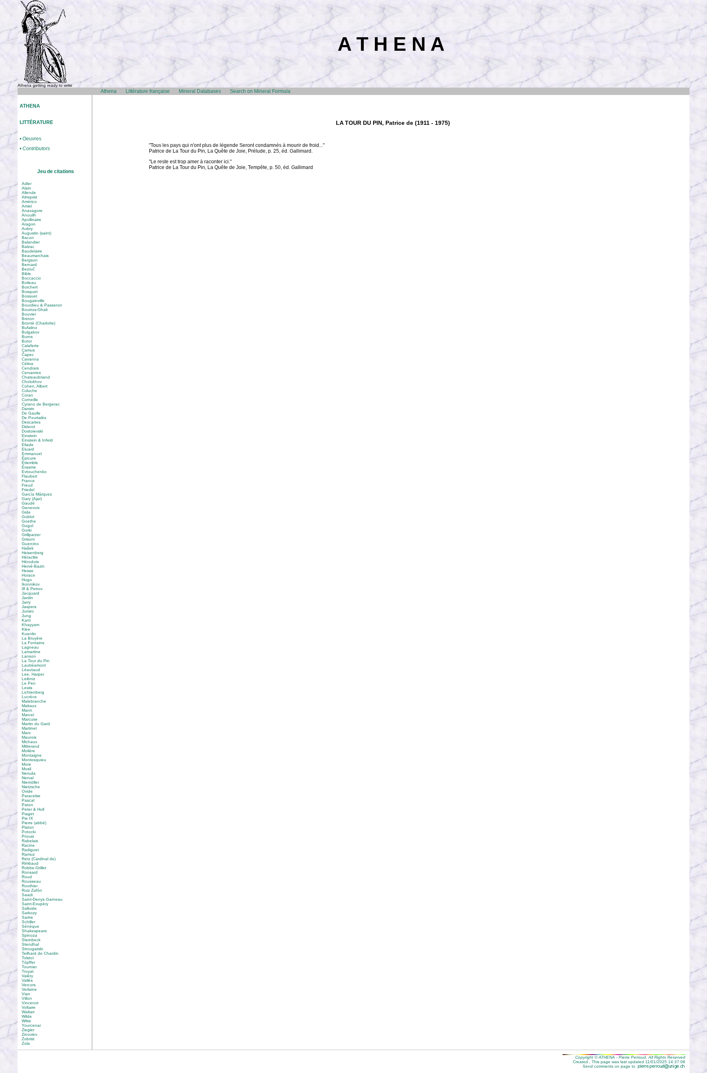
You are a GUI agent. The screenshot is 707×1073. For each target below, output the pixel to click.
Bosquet (30, 291)
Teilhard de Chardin (40, 953)
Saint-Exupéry (35, 904)
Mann (27, 710)
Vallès (27, 980)
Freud (27, 485)
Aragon (29, 224)
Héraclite (30, 557)
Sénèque (30, 926)
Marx (26, 732)
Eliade (28, 444)
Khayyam (30, 624)
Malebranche (34, 701)
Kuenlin (29, 633)
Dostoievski (32, 431)
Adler (27, 183)
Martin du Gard (36, 723)
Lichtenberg (33, 692)
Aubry (27, 228)
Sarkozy (29, 913)
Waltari (28, 1012)
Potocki (29, 832)
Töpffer (28, 962)
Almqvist (29, 197)
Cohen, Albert (34, 386)
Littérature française (148, 91)
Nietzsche (31, 786)
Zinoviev (29, 1034)
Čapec (28, 354)
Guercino (30, 543)
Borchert (30, 287)
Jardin (27, 597)
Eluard (28, 449)
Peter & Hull (33, 809)
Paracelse (31, 795)
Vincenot (30, 1003)
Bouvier (29, 314)
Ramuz (28, 854)
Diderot (28, 426)
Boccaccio (31, 278)
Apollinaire (31, 219)
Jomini (28, 611)
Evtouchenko (34, 471)
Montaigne (32, 755)
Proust (28, 836)
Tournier (29, 967)
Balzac (28, 246)
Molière (28, 750)
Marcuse (30, 719)
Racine (28, 845)
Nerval (28, 777)
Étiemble (30, 462)
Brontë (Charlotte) (38, 323)
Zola (26, 1043)
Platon (28, 827)
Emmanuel (32, 453)
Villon (27, 998)
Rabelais (30, 841)
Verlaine (29, 989)
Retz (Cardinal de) (39, 859)
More (26, 764)
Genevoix (31, 507)
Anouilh (29, 215)
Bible (26, 273)
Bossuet (29, 296)
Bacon (28, 237)
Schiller (28, 922)
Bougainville (33, 300)
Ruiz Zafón (32, 890)
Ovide (27, 791)
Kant (26, 620)
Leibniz (28, 678)
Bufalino (29, 327)
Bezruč (28, 269)
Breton (28, 318)
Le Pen (29, 683)
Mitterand (30, 746)
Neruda (29, 773)
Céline (28, 363)
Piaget (28, 814)
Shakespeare (34, 931)
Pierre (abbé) (34, 823)
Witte (26, 1021)
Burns (27, 336)
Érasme (29, 467)
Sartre (27, 917)
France (28, 480)
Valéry (27, 976)
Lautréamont (34, 665)
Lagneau (30, 647)
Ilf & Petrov (32, 588)
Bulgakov (30, 332)
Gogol (27, 525)
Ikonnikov (31, 584)
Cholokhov (32, 381)
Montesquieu (34, 759)
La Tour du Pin (36, 660)
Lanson (29, 656)
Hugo (27, 579)
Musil (26, 768)
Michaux (29, 741)
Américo (29, 201)
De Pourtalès (34, 417)
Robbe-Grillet (34, 868)
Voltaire (29, 1007)
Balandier (31, 242)
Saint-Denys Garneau (42, 899)
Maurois (29, 737)
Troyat (28, 971)
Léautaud (31, 669)
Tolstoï (28, 958)
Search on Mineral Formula (260, 91)
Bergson (30, 260)
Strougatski (32, 949)
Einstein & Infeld (37, 440)
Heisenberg (32, 552)
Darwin (28, 408)
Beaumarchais (35, 255)
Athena (109, 91)
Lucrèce (29, 696)
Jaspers (29, 606)
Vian (26, 994)
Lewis (27, 687)
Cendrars (30, 368)
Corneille (30, 399)
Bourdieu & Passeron (42, 305)
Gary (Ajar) (32, 498)
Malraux (29, 705)
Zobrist (28, 1039)
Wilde (27, 1016)
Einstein (29, 435)
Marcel (28, 714)
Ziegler (28, 1030)
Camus (28, 350)
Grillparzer (31, 534)
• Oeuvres (30, 139)
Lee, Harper (33, 674)
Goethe (29, 521)
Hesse (28, 570)
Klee (26, 629)
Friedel (28, 489)
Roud (27, 877)
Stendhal (30, 944)
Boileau (29, 282)
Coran (27, 395)
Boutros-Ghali (34, 309)
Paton (27, 804)
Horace (28, 575)
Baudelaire (32, 251)
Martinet (29, 728)
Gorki (27, 530)
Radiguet (30, 850)
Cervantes (31, 372)
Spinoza (29, 935)
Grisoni (28, 539)
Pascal (28, 800)
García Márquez (37, 494)
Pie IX (27, 818)
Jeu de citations (55, 171)
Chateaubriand (36, 377)
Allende (29, 192)
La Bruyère (32, 638)
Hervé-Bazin (33, 566)
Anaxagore (32, 210)
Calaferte (30, 345)
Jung (26, 615)
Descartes (31, 422)
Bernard (29, 264)
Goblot (28, 516)
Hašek (28, 548)
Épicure (29, 458)
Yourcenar (31, 1025)
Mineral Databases (200, 91)
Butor (27, 341)
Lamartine (31, 651)
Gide (26, 512)
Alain (26, 188)
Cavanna (30, 359)
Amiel (27, 206)
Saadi (27, 895)
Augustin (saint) (36, 233)
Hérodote (30, 561)
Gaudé (28, 503)
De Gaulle (31, 413)
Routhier (30, 886)
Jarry (26, 602)
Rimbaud (30, 863)
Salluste (29, 908)
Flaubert (29, 476)
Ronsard (30, 872)
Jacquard (30, 593)
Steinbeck (31, 940)
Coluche (29, 390)
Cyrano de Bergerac (41, 404)
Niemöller (30, 782)
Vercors (29, 985)
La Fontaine (33, 642)
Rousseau (31, 881)
